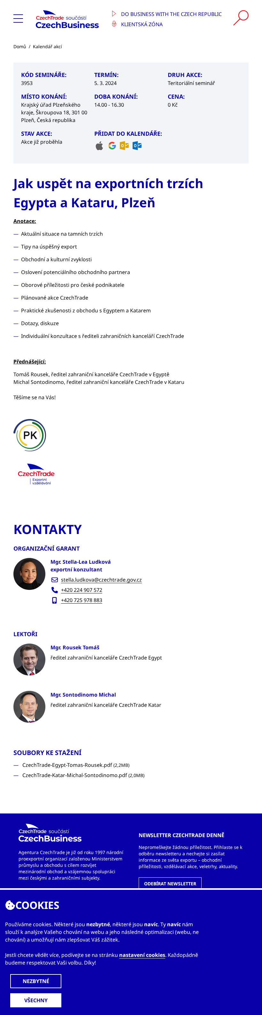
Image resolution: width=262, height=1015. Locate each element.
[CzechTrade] (69, 19)
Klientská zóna (141, 24)
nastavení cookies (142, 954)
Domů (19, 46)
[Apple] (99, 146)
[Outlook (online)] (137, 145)
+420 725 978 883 (81, 600)
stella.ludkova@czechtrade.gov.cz (101, 579)
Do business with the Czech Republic (171, 14)
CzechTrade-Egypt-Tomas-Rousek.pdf (75, 764)
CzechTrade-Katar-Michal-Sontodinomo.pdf (83, 775)
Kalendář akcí (47, 46)
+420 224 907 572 (81, 589)
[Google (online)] (112, 145)
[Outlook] (124, 145)
